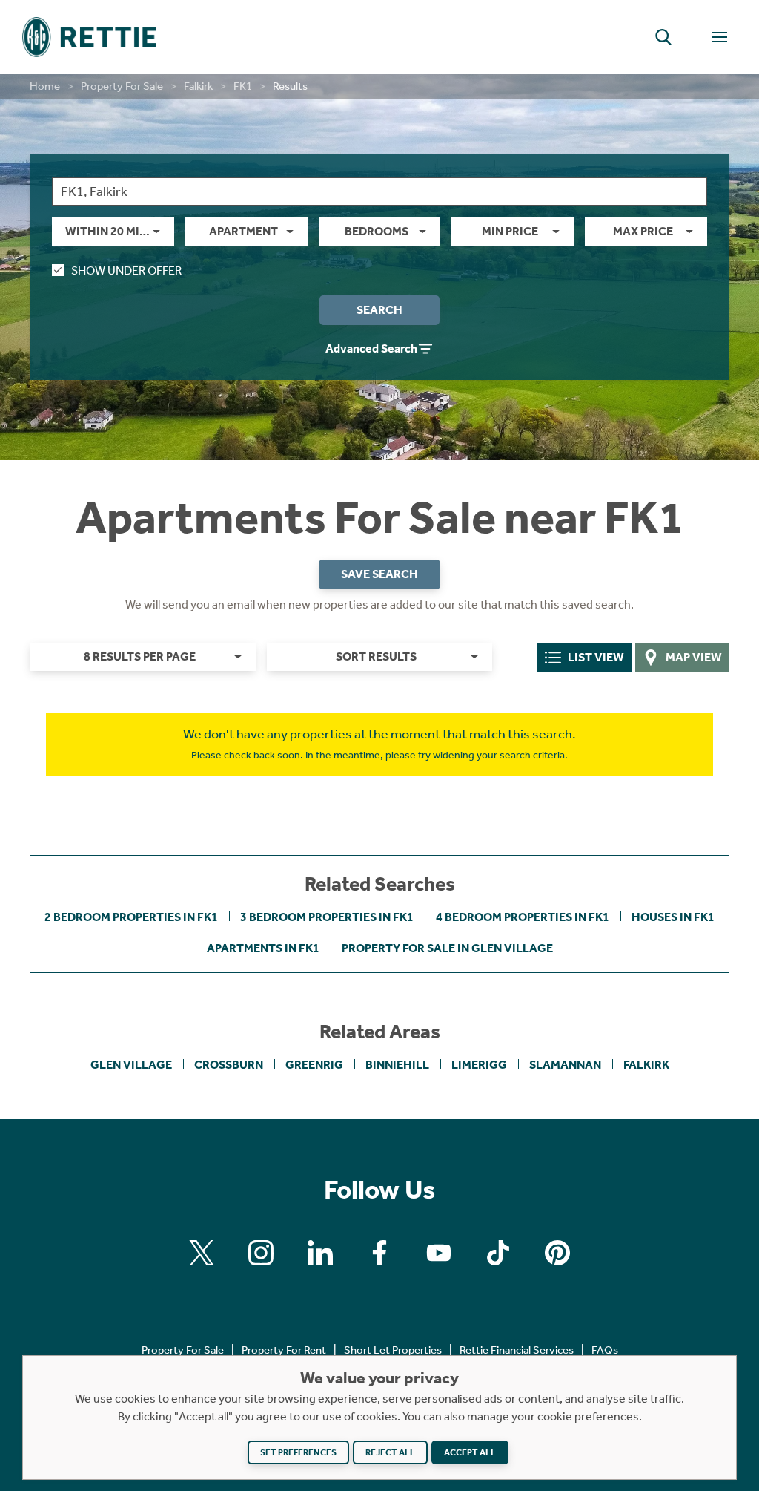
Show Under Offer (126, 270)
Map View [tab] (694, 657)
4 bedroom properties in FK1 (522, 917)
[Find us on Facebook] (379, 1252)
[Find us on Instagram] (261, 1252)
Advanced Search (371, 348)
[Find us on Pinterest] (557, 1252)
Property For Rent (284, 1350)
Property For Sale (122, 86)
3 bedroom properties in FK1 (327, 917)
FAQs (604, 1350)
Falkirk (198, 86)
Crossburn (228, 1065)
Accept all (470, 1452)
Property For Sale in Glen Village (447, 948)
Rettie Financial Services (517, 1350)
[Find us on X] (201, 1252)
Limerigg (479, 1065)
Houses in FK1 (673, 917)
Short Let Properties (393, 1350)
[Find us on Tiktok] (498, 1252)
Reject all (390, 1452)
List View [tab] (596, 657)
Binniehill (397, 1065)
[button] (663, 37)
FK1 (242, 86)
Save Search (379, 574)
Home (45, 86)
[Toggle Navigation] (720, 37)
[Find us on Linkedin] (320, 1252)
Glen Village (131, 1065)
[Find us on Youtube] (438, 1252)
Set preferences (298, 1452)
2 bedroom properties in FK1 (131, 917)
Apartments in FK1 (263, 948)
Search (379, 310)
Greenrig (314, 1065)
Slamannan (565, 1065)
